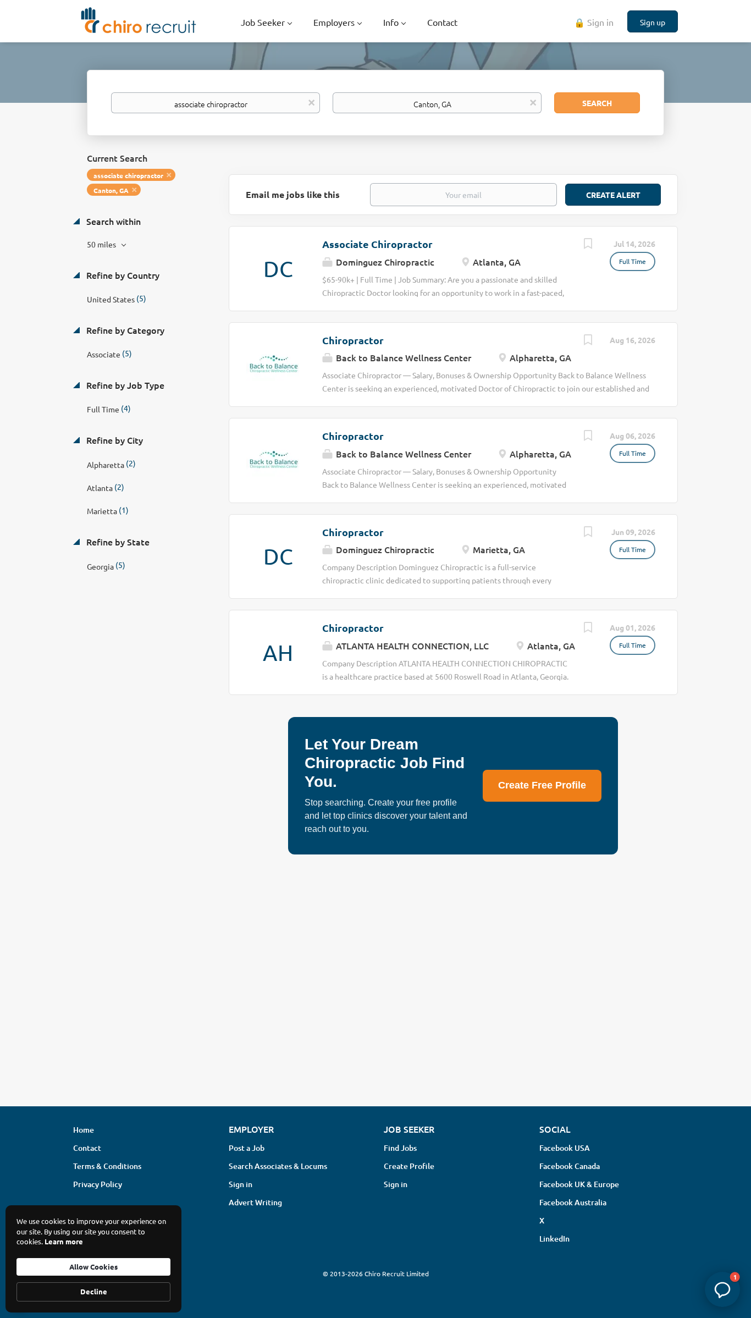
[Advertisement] (375, 1011)
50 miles (102, 244)
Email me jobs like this (293, 194)
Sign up (652, 22)
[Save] (587, 244)
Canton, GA (111, 190)
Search (597, 103)
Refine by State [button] (117, 542)
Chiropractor (353, 340)
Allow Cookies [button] (93, 1266)
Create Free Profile (542, 785)
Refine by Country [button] (121, 275)
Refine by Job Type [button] (124, 385)
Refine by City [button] (113, 440)
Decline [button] (93, 1291)
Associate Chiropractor (377, 244)
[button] (722, 1289)
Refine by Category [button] (124, 330)
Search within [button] (112, 221)
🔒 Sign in (594, 21)
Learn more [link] (64, 1241)
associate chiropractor (128, 175)
